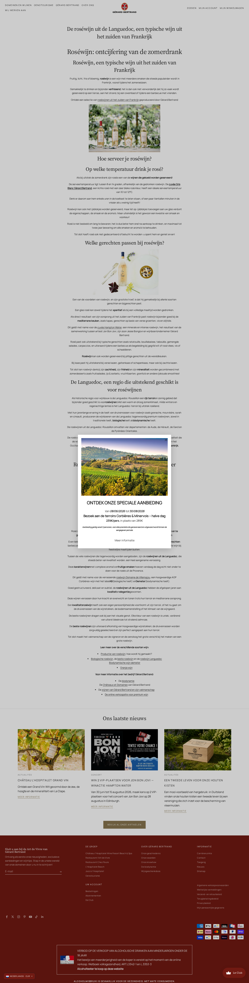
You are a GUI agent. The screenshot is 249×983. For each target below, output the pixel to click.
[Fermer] (166, 439)
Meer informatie (124, 540)
